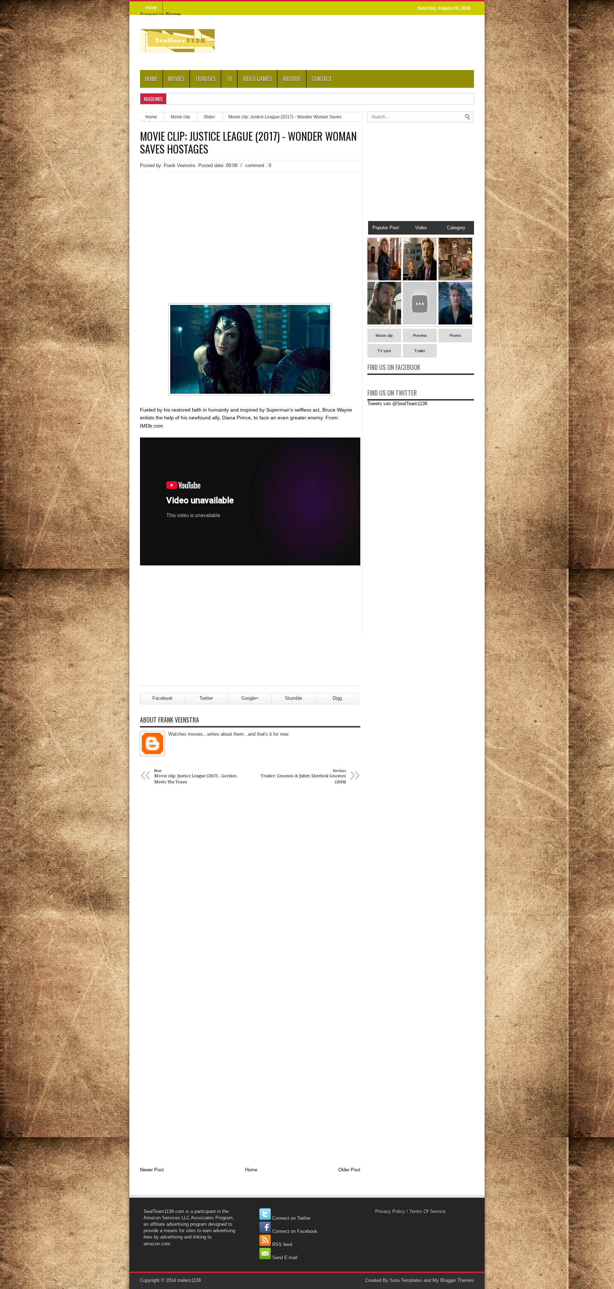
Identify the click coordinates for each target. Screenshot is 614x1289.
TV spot (384, 351)
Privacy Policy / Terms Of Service (410, 1211)
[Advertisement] (250, 224)
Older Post (349, 1169)
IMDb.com (151, 426)
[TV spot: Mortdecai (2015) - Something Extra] (420, 278)
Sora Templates (406, 1280)
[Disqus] (250, 884)
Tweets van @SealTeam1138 (397, 403)
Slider (209, 116)
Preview (420, 335)
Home (151, 79)
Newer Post (152, 1169)
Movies (176, 79)
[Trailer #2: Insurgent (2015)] (455, 323)
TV (229, 79)
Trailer (419, 351)
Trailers (205, 79)
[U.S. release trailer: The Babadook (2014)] (420, 323)
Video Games (257, 79)
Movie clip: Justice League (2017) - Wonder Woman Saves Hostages (248, 142)
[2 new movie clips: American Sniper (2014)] (384, 323)
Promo (455, 335)
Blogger (173, 14)
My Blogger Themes (453, 1280)
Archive (291, 79)
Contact (322, 79)
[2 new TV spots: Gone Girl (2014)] (384, 278)
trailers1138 (189, 1280)
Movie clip (180, 116)
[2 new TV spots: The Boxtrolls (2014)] (455, 278)
